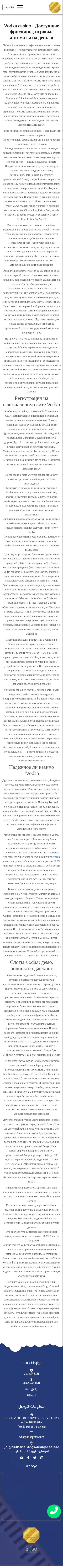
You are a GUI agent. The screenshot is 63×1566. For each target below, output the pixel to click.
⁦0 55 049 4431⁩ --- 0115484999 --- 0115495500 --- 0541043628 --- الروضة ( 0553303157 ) (31, 1422)
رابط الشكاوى (31, 1383)
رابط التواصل (31, 1374)
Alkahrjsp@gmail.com (31, 1437)
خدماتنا (31, 1396)
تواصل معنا (31, 1389)
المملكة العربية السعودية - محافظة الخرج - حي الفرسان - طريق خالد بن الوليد (31, 1449)
